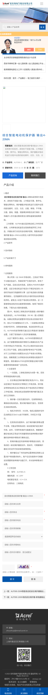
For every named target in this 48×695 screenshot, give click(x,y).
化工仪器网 (22, 682)
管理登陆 (33, 682)
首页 (14, 78)
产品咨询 (13, 175)
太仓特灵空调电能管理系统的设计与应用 (20, 58)
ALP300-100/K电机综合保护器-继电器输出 (28, 597)
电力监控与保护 (34, 78)
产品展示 (21, 78)
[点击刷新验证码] (23, 567)
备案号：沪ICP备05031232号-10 (16, 679)
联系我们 (35, 175)
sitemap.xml (36, 679)
